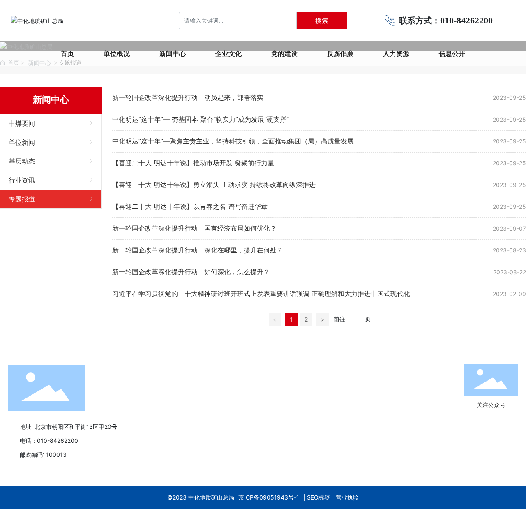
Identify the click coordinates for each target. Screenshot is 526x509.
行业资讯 (22, 180)
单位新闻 (22, 142)
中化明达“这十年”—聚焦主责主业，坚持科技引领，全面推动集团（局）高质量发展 (233, 141)
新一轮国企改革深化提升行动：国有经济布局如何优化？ (194, 228)
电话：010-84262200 (49, 440)
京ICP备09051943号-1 (268, 497)
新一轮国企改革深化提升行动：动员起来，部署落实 (187, 97)
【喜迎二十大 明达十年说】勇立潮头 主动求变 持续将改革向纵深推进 (214, 184)
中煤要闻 (22, 123)
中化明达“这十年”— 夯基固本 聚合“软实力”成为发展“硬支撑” (200, 119)
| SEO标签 (317, 497)
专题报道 (22, 199)
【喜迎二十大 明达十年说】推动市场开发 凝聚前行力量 (193, 163)
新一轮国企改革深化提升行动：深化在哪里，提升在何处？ (197, 250)
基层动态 (22, 161)
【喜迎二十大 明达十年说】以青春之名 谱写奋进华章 (190, 206)
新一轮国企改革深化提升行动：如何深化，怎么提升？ (191, 272)
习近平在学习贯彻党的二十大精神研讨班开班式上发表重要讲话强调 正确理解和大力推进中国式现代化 (261, 293)
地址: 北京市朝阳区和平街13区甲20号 (68, 426)
